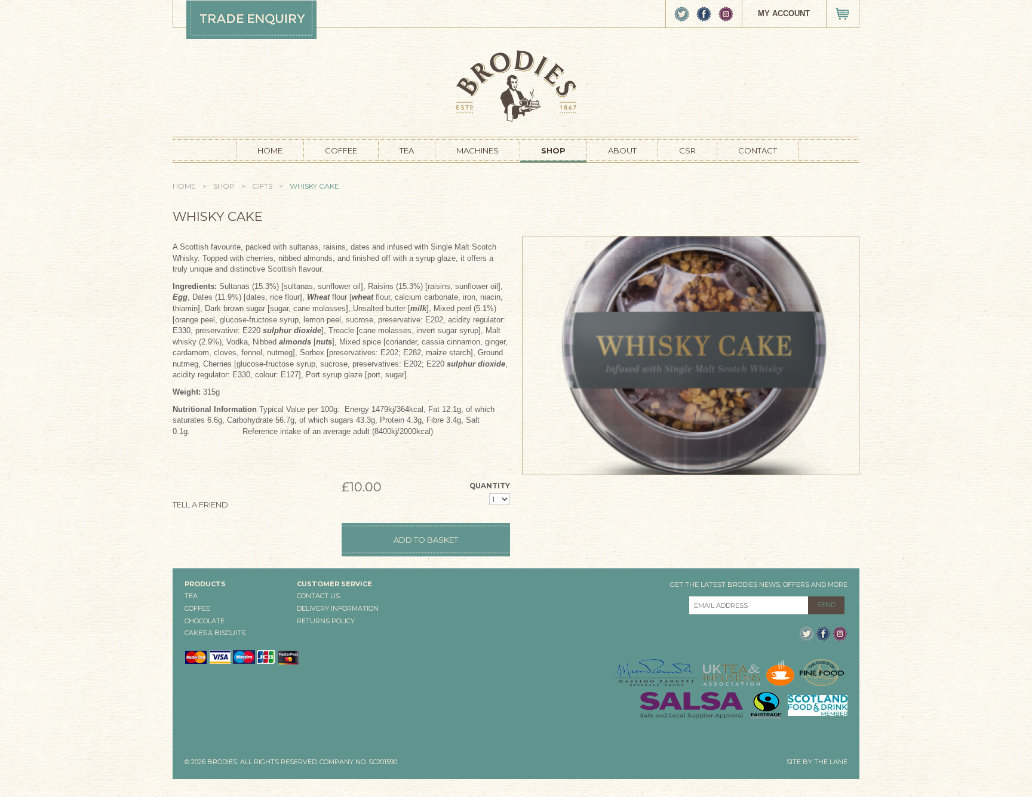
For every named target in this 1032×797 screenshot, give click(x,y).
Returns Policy (326, 621)
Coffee (341, 150)
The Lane (830, 762)
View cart (843, 13)
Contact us (318, 596)
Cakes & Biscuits (215, 633)
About (622, 150)
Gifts (262, 185)
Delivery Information (338, 608)
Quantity (489, 486)
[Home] (516, 85)
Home (269, 150)
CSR (687, 150)
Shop (553, 150)
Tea (407, 150)
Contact (757, 150)
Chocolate (205, 621)
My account (784, 13)
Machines (477, 150)
